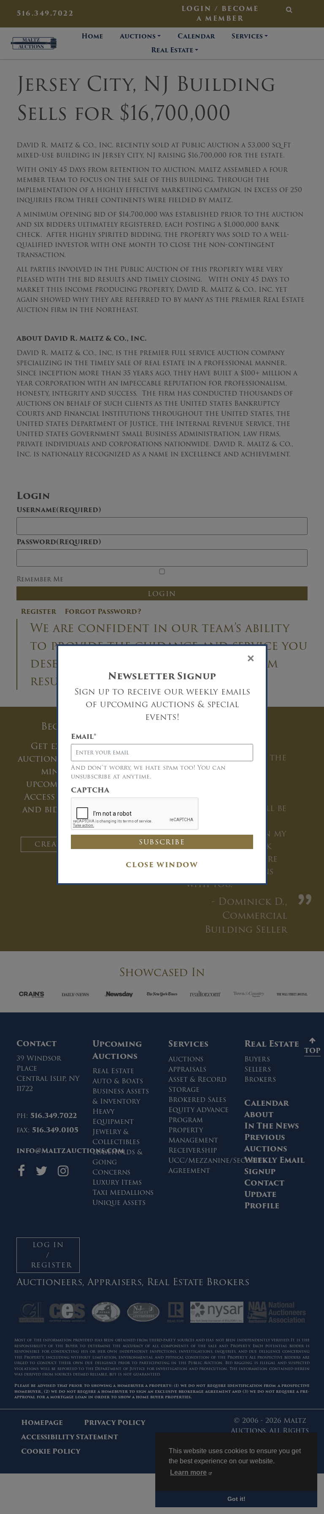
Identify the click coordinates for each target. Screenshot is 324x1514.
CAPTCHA (90, 790)
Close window (162, 865)
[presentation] (135, 814)
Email (83, 737)
